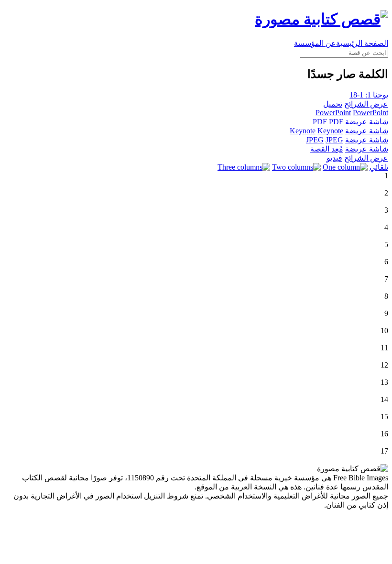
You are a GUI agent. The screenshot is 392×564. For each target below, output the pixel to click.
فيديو (334, 158)
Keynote (303, 131)
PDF (320, 122)
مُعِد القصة (326, 149)
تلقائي (379, 167)
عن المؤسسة (315, 43)
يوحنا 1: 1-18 (368, 95)
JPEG (315, 140)
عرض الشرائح (366, 104)
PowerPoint (333, 112)
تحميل (332, 104)
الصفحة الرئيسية (362, 43)
